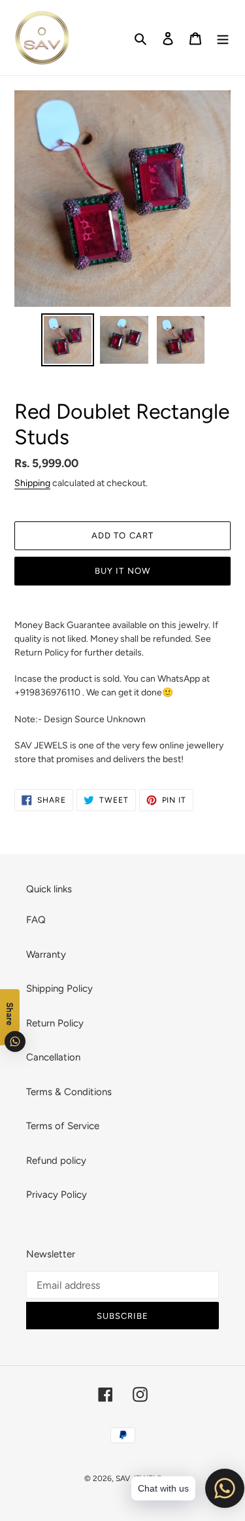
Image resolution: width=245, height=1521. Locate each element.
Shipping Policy (59, 988)
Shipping (32, 483)
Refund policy (56, 1160)
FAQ (36, 920)
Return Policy (55, 1023)
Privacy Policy (56, 1194)
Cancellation (53, 1057)
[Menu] (223, 38)
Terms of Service (62, 1126)
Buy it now (122, 571)
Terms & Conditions (69, 1092)
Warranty (46, 954)
